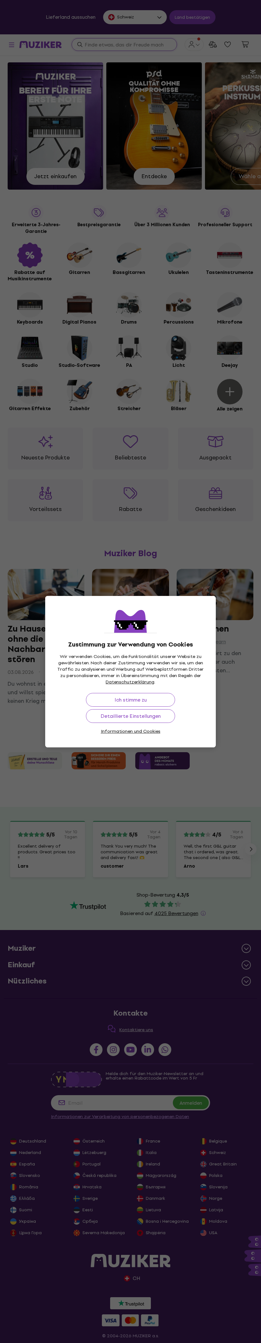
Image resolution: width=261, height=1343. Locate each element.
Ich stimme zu (131, 700)
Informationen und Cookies (130, 731)
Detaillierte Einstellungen (131, 716)
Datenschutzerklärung (130, 682)
